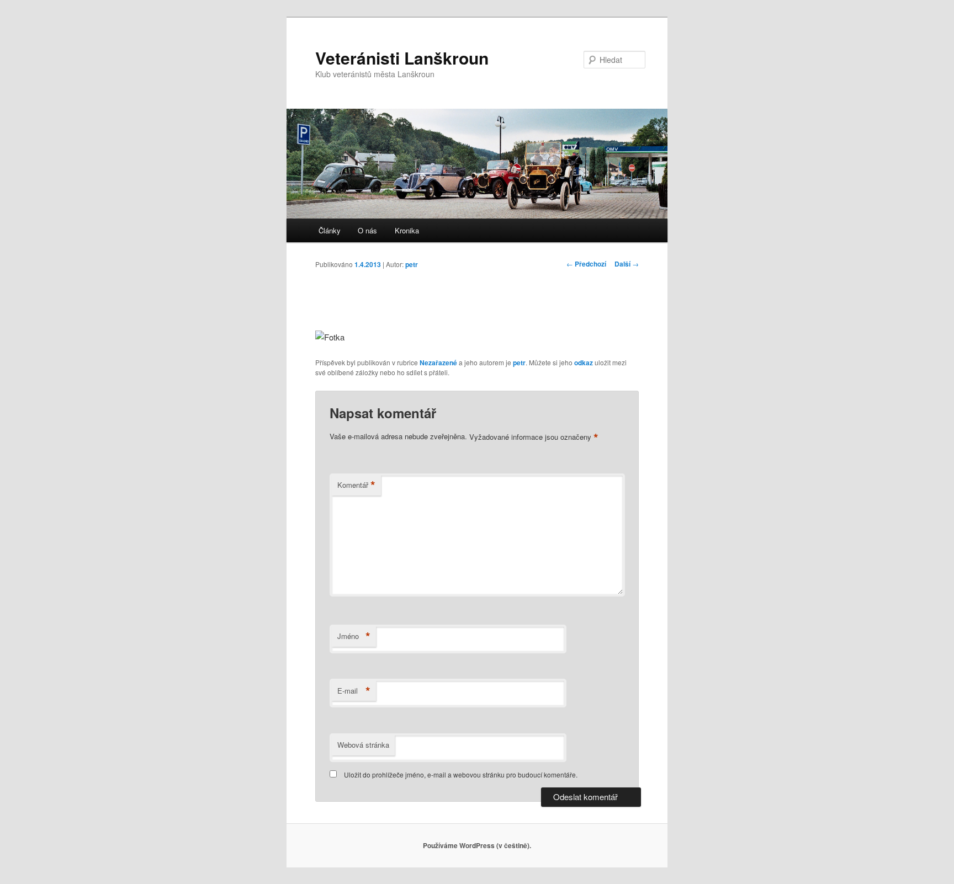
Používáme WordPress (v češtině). (477, 845)
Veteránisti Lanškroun (402, 58)
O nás (367, 230)
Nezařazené (438, 363)
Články (330, 230)
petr (411, 264)
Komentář (356, 485)
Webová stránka (363, 744)
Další (626, 264)
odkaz (583, 363)
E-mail (353, 691)
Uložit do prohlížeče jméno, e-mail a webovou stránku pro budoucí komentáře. (460, 774)
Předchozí (586, 264)
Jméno (353, 636)
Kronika (407, 230)
